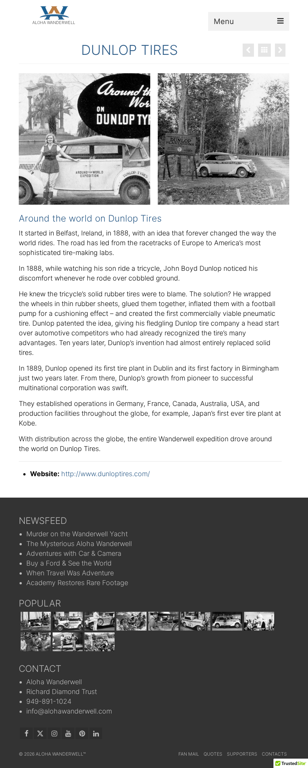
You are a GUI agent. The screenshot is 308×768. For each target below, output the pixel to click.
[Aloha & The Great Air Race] (67, 641)
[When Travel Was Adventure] (162, 621)
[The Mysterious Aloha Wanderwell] (67, 621)
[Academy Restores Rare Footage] (194, 621)
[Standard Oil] (280, 50)
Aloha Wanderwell (54, 682)
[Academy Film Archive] (248, 50)
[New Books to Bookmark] (99, 641)
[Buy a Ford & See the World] (130, 621)
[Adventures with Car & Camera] (99, 621)
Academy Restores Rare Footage (77, 583)
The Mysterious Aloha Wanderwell (79, 544)
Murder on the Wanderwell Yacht (77, 534)
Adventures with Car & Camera (73, 553)
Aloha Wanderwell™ (61, 754)
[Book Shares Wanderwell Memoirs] (258, 621)
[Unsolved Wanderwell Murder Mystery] (35, 641)
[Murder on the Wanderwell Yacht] (35, 621)
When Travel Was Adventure (70, 573)
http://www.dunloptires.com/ (105, 474)
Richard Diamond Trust (61, 692)
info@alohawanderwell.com (69, 711)
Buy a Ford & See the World (69, 563)
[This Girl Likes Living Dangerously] (226, 621)
